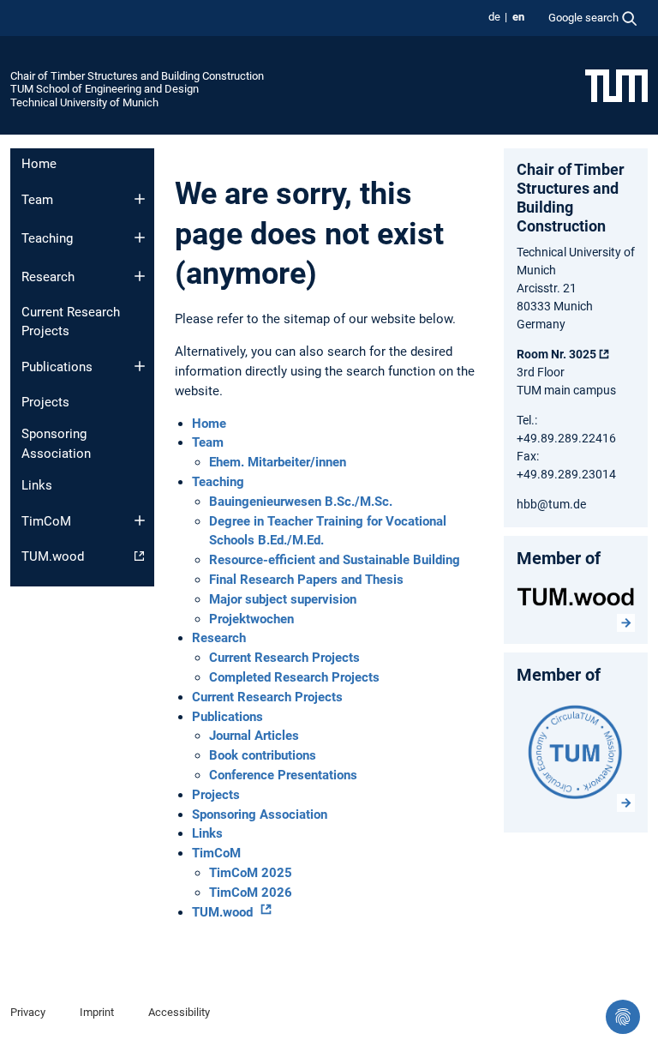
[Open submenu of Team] (139, 199)
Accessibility (179, 1012)
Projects (45, 402)
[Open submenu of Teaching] (139, 237)
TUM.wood (52, 556)
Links (36, 485)
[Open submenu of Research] (139, 276)
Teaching (47, 238)
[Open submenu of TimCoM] (139, 520)
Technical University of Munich (84, 102)
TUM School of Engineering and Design (104, 88)
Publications (57, 367)
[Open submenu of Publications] (139, 366)
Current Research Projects (70, 322)
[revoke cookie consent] (623, 1017)
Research (48, 277)
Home (39, 163)
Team (37, 199)
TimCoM (46, 521)
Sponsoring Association (56, 443)
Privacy (27, 1012)
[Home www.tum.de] (616, 85)
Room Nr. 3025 (556, 354)
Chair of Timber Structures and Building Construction (137, 75)
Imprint (97, 1012)
